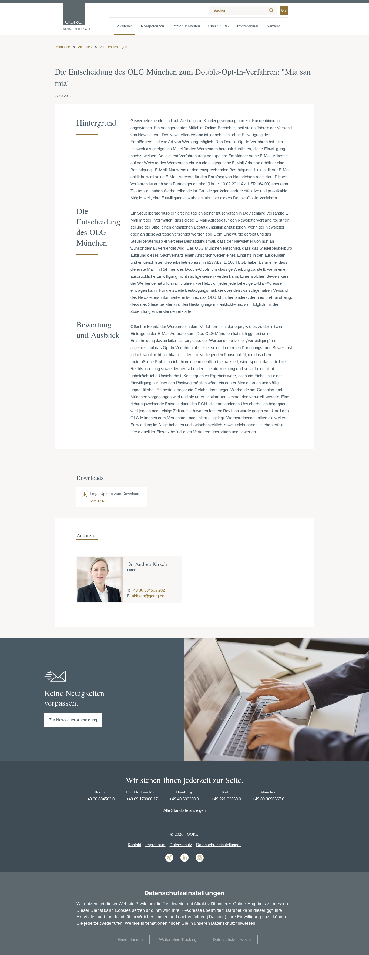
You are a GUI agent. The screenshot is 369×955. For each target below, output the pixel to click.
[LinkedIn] (184, 861)
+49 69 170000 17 (142, 799)
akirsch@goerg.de (148, 596)
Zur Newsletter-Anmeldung (73, 720)
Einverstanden (130, 939)
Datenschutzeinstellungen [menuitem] (218, 844)
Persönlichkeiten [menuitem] (186, 25)
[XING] (169, 861)
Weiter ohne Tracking (177, 939)
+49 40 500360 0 (184, 799)
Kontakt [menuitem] (134, 844)
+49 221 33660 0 (226, 799)
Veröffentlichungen (113, 47)
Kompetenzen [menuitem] (152, 25)
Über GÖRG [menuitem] (218, 25)
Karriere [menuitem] (273, 25)
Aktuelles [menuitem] (125, 25)
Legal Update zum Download (114, 493)
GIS (284, 10)
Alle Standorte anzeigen (184, 810)
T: (128, 590)
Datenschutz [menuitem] (181, 844)
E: (129, 596)
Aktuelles (85, 47)
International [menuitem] (247, 25)
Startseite (63, 47)
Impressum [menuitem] (155, 844)
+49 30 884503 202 (148, 590)
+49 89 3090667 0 (268, 799)
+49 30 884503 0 (100, 799)
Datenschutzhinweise (232, 939)
